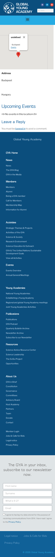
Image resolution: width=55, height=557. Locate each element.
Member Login (12, 431)
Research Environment (16, 241)
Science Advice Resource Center (21, 350)
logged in (20, 128)
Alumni (9, 191)
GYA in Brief (11, 382)
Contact (9, 422)
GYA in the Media (13, 174)
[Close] (24, 37)
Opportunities (12, 363)
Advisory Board (13, 400)
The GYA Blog (12, 170)
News (8, 165)
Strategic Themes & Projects (19, 228)
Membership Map (14, 205)
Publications (11, 319)
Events (13, 47)
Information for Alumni (16, 209)
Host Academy (12, 404)
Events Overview (13, 270)
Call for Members (14, 200)
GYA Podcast (12, 324)
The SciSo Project (14, 359)
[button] (42, 5)
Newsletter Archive (15, 333)
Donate (9, 418)
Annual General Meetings (17, 275)
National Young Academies (18, 293)
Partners (10, 409)
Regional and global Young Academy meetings (27, 302)
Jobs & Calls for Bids (15, 436)
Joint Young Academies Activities (21, 307)
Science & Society (14, 237)
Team (8, 413)
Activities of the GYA (15, 232)
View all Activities (14, 258)
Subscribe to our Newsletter (19, 337)
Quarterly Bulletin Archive (17, 328)
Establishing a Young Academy (20, 298)
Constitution (11, 386)
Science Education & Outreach (20, 246)
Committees (11, 395)
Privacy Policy (12, 445)
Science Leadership (15, 354)
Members (10, 187)
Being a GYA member (15, 196)
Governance (11, 391)
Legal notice (11, 440)
